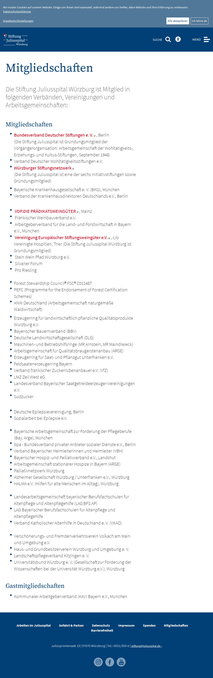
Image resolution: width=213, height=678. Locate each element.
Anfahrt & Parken (71, 625)
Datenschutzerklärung (17, 11)
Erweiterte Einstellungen (18, 21)
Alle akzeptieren (178, 21)
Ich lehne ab (199, 21)
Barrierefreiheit (102, 630)
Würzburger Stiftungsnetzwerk (43, 168)
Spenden (149, 625)
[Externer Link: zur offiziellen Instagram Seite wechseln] (97, 660)
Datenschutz (101, 625)
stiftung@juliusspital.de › (146, 646)
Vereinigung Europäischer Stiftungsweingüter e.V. (61, 237)
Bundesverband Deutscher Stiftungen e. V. (53, 135)
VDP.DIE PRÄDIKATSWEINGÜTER (45, 211)
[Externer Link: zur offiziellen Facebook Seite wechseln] (109, 660)
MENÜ (196, 39)
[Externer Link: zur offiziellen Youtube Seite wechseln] (120, 660)
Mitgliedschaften (176, 625)
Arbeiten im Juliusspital (34, 625)
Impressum (126, 625)
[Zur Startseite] (22, 41)
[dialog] (106, 13)
